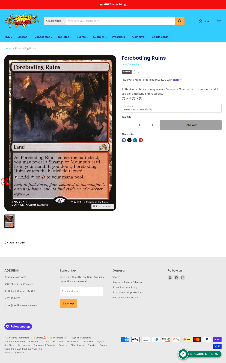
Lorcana (45, 341)
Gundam (63, 345)
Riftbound (58, 341)
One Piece (9, 345)
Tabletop (64, 37)
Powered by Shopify (14, 352)
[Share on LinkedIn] (135, 140)
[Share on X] (129, 140)
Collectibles (43, 37)
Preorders (119, 37)
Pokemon (33, 341)
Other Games (77, 345)
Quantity (126, 117)
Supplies (99, 37)
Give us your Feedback (125, 297)
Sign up (68, 303)
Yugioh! (100, 341)
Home (7, 48)
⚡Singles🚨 (39, 338)
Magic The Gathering (81, 338)
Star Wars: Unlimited (14, 341)
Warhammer (24, 345)
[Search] (180, 21)
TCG (7, 37)
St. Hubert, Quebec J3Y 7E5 (19, 291)
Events (81, 37)
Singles (22, 37)
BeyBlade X (72, 341)
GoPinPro (138, 37)
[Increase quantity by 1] (152, 125)
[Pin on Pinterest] (141, 140)
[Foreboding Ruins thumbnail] (9, 221)
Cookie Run (87, 341)
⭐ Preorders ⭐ (58, 338)
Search (116, 277)
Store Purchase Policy (124, 287)
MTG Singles (132, 65)
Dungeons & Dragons (44, 345)
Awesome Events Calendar (127, 282)
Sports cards (160, 37)
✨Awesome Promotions (16, 338)
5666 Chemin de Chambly (18, 284)
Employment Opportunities (127, 292)
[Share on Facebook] (124, 140)
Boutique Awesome (15, 277)
